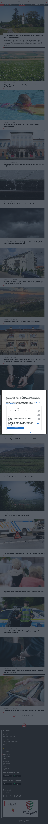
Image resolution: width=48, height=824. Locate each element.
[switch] (38, 411)
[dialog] (24, 412)
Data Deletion (17, 432)
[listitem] (24, 408)
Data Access (24, 432)
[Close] (44, 392)
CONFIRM (15, 427)
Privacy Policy (30, 432)
